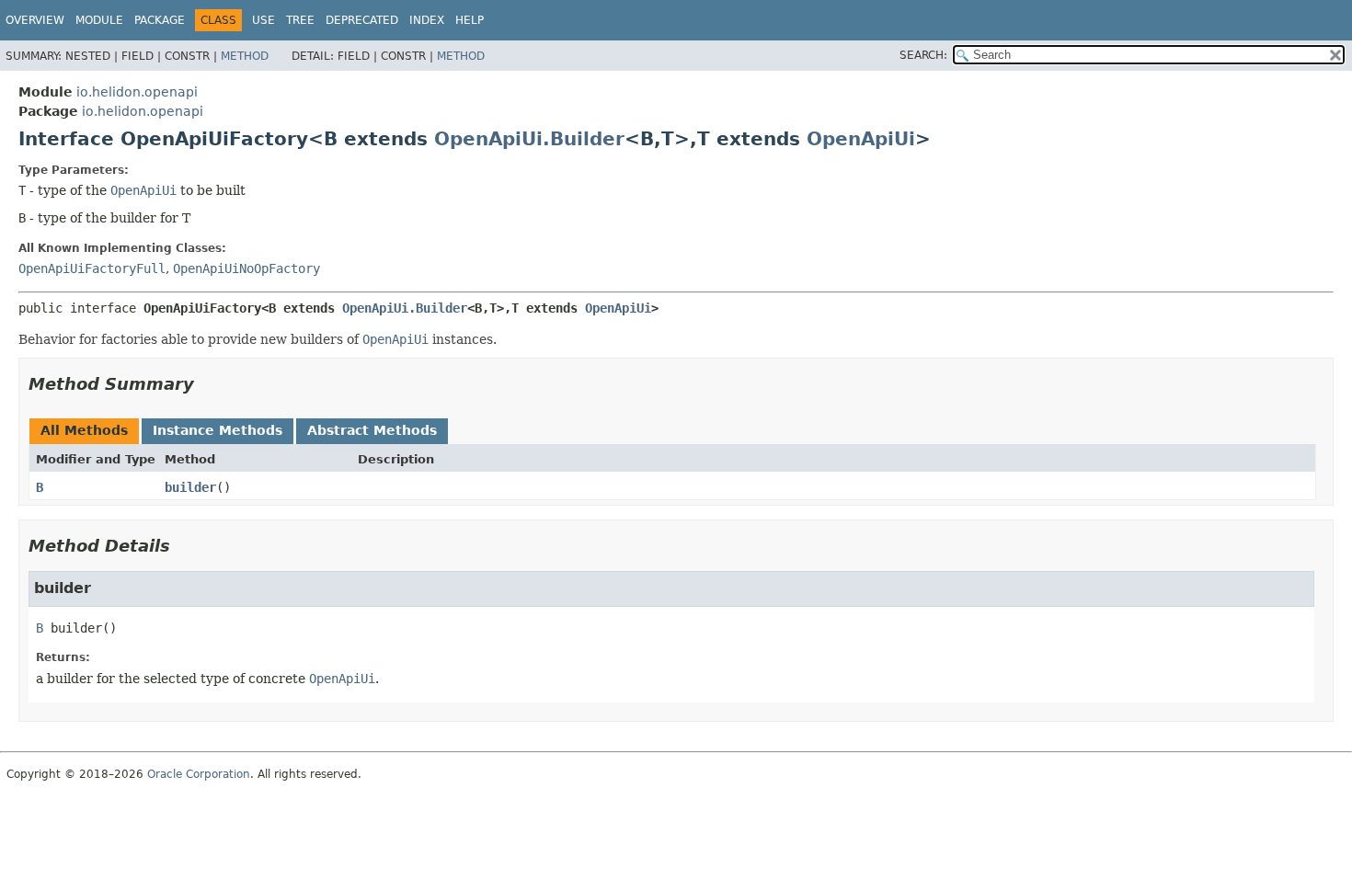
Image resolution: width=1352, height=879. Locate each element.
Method (245, 56)
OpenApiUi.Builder (529, 139)
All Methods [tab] (84, 430)
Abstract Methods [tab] (372, 430)
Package (159, 20)
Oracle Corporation (198, 774)
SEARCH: (923, 55)
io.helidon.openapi (137, 92)
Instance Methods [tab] (217, 430)
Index (426, 20)
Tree (300, 20)
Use (263, 20)
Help (469, 20)
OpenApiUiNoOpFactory (246, 268)
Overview (35, 20)
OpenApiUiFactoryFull (92, 268)
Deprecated (362, 20)
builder (190, 487)
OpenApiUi (861, 139)
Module (99, 20)
